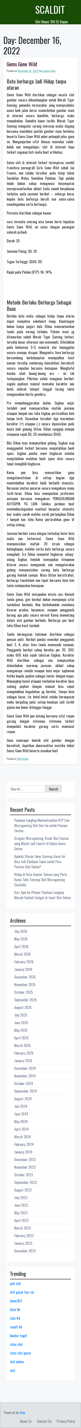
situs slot (16, 1344)
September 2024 (25, 1091)
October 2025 (23, 992)
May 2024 (21, 1121)
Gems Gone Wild (22, 64)
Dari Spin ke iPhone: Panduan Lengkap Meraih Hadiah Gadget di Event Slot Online (42, 895)
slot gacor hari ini (22, 1292)
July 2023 (20, 1197)
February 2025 (23, 1053)
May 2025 (20, 1030)
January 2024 (23, 1152)
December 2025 (25, 977)
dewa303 (16, 1300)
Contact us (44, 1421)
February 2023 (23, 1235)
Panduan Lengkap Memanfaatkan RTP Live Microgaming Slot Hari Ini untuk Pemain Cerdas (41, 825)
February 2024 (24, 1144)
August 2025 (23, 1007)
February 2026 (23, 961)
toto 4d (15, 1318)
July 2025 (20, 1015)
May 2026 (20, 939)
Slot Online (23, 759)
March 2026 (22, 954)
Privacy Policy (66, 1421)
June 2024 (21, 1114)
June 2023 (21, 1205)
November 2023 (24, 1167)
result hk (16, 1327)
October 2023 (23, 1174)
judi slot (15, 1283)
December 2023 (25, 1159)
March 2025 (22, 1045)
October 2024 (23, 1083)
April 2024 (21, 1129)
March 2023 (22, 1228)
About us (26, 1421)
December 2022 (25, 1250)
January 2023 (23, 1243)
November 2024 (25, 1075)
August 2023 (23, 1190)
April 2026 (21, 946)
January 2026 (23, 969)
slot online (17, 1361)
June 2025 (21, 1022)
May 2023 (20, 1212)
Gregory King (49, 71)
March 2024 (22, 1136)
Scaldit (50, 9)
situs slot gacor (20, 1353)
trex (22, 1412)
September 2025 (25, 999)
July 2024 (20, 1106)
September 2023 (25, 1182)
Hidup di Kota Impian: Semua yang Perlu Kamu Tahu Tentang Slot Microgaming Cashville (40, 879)
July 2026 (20, 931)
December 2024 (25, 1068)
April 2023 (21, 1220)
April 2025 (21, 1037)
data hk (15, 1309)
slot (12, 1370)
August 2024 (23, 1098)
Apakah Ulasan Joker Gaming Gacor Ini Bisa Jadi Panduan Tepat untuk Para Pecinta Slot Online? (39, 861)
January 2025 (23, 1060)
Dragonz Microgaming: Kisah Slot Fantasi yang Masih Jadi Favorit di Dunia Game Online (41, 843)
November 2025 (24, 984)
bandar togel (18, 1335)
